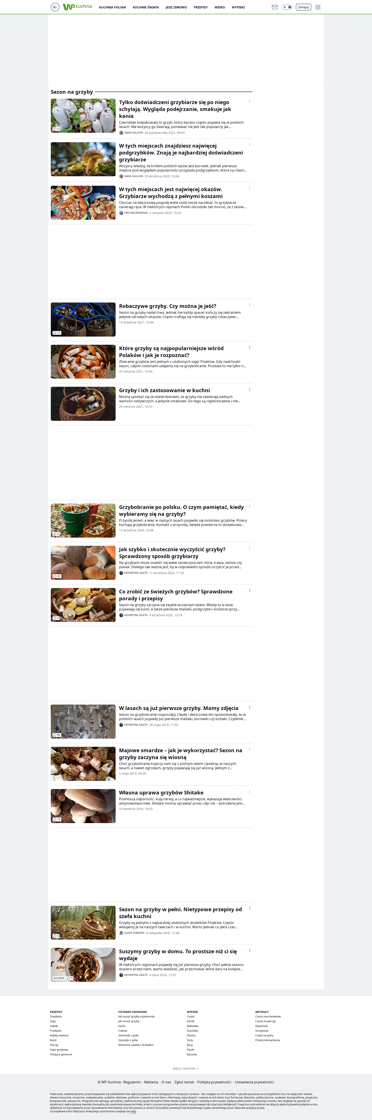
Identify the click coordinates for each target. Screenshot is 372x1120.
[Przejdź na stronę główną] (55, 10)
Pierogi (54, 1045)
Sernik (190, 1021)
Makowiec (193, 1026)
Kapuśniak (261, 1026)
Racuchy (192, 1054)
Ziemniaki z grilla (128, 1035)
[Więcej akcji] (249, 101)
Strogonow (261, 1031)
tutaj (133, 1111)
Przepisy (201, 7)
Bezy (190, 1045)
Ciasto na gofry (264, 1035)
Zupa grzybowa (59, 1049)
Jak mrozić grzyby (128, 1021)
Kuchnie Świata (146, 7)
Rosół (53, 1040)
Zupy (53, 1021)
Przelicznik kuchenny (267, 1040)
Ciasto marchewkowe (268, 1016)
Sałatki (54, 1026)
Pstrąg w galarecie (61, 1054)
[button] (287, 7)
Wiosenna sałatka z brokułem (135, 1045)
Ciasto (190, 1016)
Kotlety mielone (59, 1035)
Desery (191, 1035)
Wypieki (238, 7)
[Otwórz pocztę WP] (274, 7)
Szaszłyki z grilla (128, 1040)
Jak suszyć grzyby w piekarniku (136, 1016)
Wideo (220, 7)
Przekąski (55, 1031)
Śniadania (56, 1016)
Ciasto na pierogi (265, 1021)
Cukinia (122, 1031)
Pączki (190, 1049)
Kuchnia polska (112, 7)
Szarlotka (192, 1031)
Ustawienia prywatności (253, 1082)
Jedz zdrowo (176, 7)
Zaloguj (303, 7)
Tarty (190, 1040)
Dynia (121, 1026)
